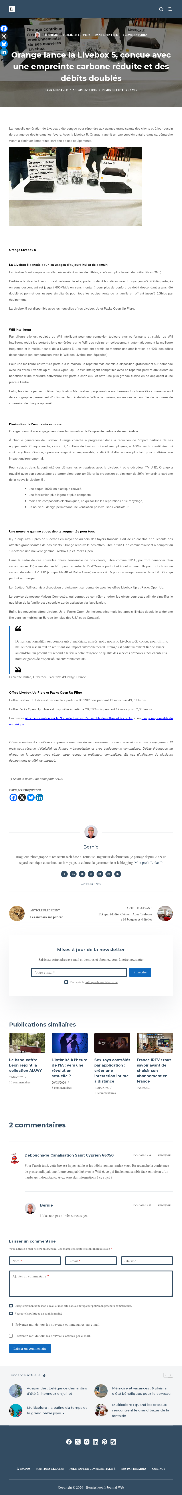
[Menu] (170, 9)
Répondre (164, 1155)
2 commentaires (135, 35)
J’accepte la (94, 982)
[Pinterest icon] (108, 874)
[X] (22, 797)
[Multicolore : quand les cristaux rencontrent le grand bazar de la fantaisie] (101, 1410)
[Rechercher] (161, 9)
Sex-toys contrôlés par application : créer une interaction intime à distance (112, 1070)
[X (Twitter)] (78, 1442)
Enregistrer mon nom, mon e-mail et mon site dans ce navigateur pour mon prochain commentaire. (73, 1306)
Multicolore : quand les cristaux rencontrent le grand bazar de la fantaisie (140, 1410)
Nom (17, 1260)
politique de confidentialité (101, 982)
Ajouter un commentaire (30, 1276)
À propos (23, 1469)
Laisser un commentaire (30, 1348)
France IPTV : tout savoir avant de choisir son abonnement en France (154, 1070)
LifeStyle (110, 35)
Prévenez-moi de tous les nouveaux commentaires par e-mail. (58, 1324)
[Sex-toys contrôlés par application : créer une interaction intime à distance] (112, 1043)
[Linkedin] (39, 797)
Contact (158, 1469)
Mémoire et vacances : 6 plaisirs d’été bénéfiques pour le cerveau (141, 1391)
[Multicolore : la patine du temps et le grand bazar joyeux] (15, 1410)
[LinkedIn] (95, 1442)
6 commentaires (61, 1087)
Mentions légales (50, 1469)
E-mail (75, 1260)
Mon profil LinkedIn (149, 862)
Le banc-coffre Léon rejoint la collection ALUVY (25, 1065)
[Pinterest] (104, 1442)
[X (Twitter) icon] (91, 874)
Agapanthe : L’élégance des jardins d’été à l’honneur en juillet (57, 1391)
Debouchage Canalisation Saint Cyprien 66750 (69, 1155)
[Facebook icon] (64, 874)
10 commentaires (19, 1082)
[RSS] (113, 1442)
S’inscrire (140, 972)
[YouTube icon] (117, 874)
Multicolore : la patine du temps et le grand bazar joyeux (57, 1410)
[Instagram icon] (100, 874)
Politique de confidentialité (92, 1469)
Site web (130, 1261)
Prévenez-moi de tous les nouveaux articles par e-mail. (53, 1335)
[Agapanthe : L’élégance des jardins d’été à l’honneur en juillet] (15, 1391)
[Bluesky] (31, 797)
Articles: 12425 (91, 884)
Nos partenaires (133, 1469)
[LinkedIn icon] (73, 874)
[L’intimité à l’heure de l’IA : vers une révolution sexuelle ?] (70, 1043)
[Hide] (2, 60)
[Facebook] (13, 797)
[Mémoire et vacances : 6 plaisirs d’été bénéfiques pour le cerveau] (101, 1391)
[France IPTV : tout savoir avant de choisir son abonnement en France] (155, 1043)
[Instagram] (86, 1442)
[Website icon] (82, 874)
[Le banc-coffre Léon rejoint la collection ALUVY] (27, 1043)
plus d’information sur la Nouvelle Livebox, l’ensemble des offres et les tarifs (79, 718)
